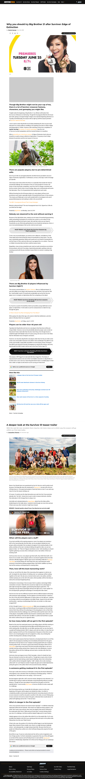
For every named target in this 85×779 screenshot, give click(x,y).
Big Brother (18, 210)
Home (10, 413)
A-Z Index (29, 771)
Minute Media (9, 775)
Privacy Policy (30, 769)
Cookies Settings (44, 771)
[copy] (17, 33)
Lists (59, 2)
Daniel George (12, 30)
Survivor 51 (19, 2)
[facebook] (76, 1)
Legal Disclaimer (71, 769)
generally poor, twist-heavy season (22, 134)
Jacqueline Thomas (13, 432)
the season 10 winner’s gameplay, (28, 129)
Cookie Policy (57, 769)
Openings (29, 766)
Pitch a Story (12, 769)
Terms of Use (43, 769)
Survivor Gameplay (51, 2)
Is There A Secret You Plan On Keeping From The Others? (24, 312)
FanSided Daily (71, 766)
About (10, 766)
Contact (42, 766)
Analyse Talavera (30, 289)
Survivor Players (35, 2)
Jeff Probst (43, 2)
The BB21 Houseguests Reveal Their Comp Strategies (23, 202)
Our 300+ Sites (58, 766)
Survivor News (26, 2)
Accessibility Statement (15, 771)
